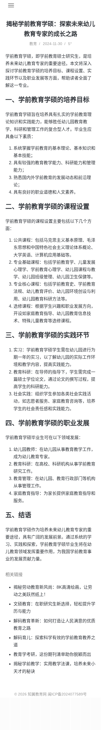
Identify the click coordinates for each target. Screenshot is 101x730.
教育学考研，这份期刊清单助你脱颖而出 (52, 654)
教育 (33, 44)
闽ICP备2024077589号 (67, 694)
